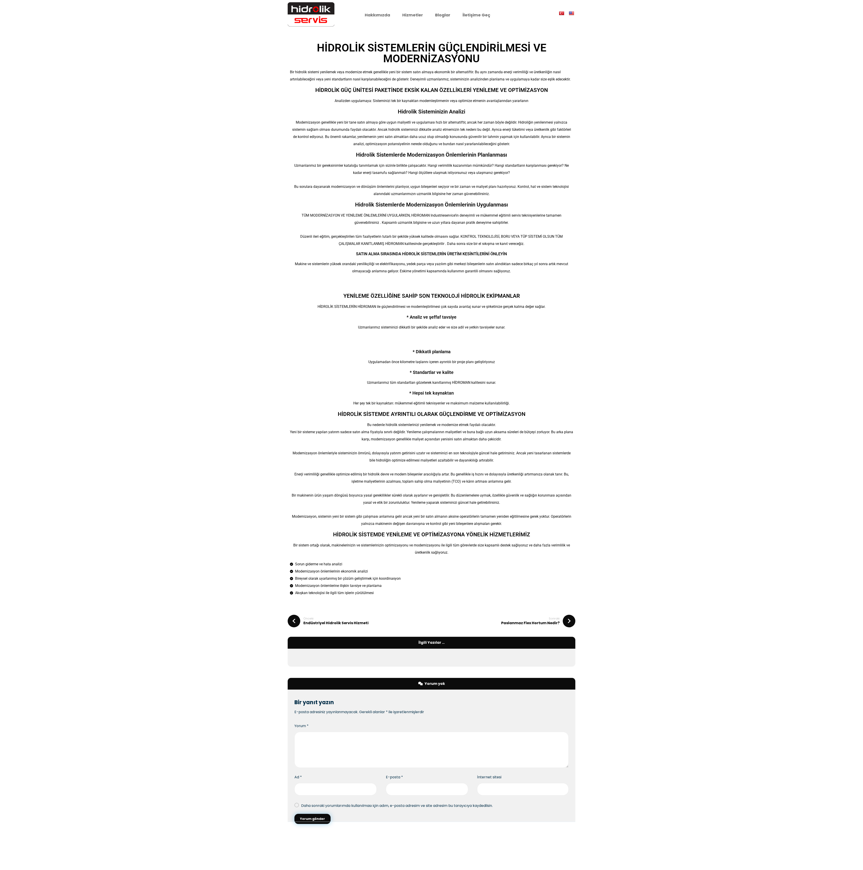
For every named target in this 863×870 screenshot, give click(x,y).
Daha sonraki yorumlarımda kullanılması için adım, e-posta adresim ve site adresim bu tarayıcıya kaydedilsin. (397, 805)
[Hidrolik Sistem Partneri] (311, 14)
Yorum (301, 725)
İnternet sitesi (489, 777)
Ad (298, 777)
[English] (572, 13)
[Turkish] (562, 13)
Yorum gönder (312, 819)
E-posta (394, 777)
